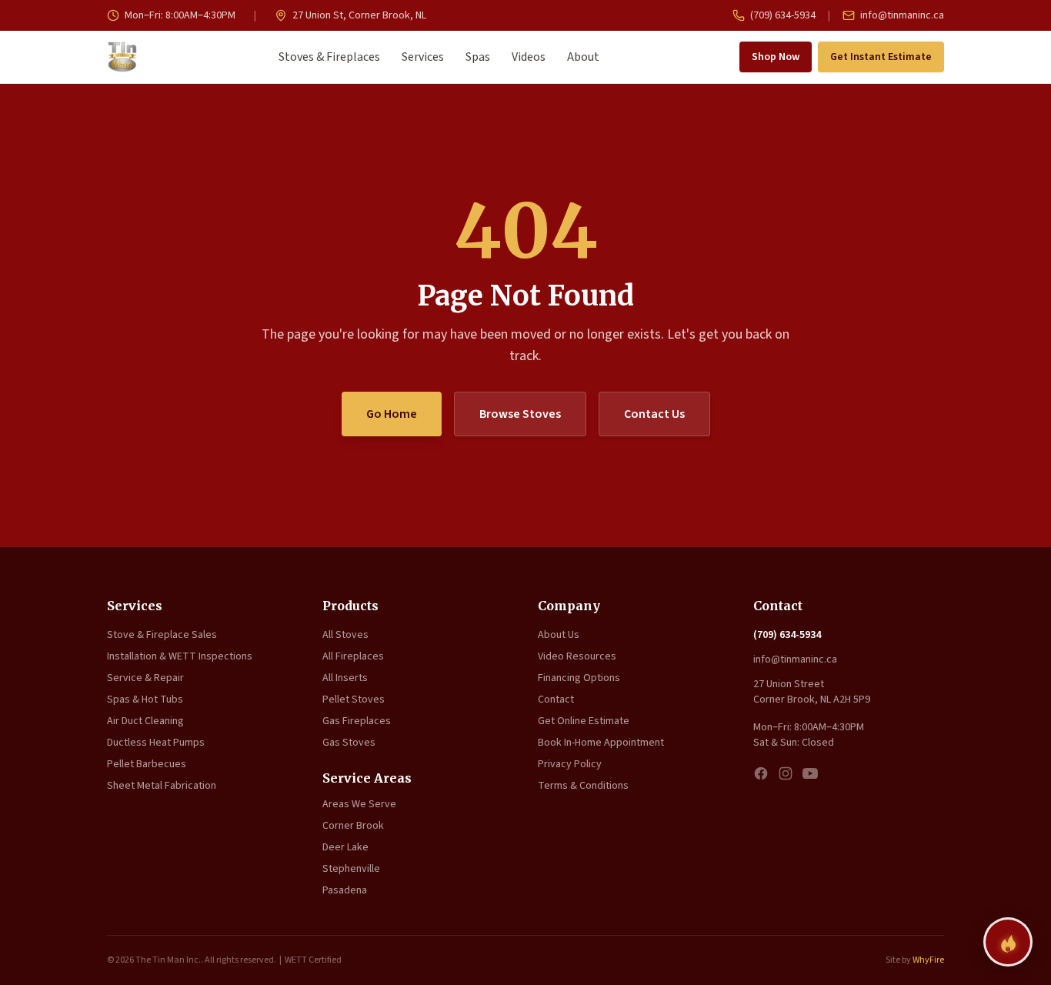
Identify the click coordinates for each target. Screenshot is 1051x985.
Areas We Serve (359, 804)
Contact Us (654, 414)
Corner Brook (353, 825)
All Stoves (345, 635)
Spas (477, 56)
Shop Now (775, 57)
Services (423, 56)
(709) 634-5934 (782, 15)
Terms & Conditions (583, 785)
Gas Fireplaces (356, 721)
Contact (556, 699)
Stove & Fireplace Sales (162, 635)
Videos (529, 56)
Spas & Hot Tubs (145, 699)
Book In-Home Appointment (601, 742)
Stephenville (351, 868)
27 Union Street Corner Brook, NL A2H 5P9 (811, 691)
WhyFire (928, 960)
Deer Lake (345, 847)
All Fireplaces (353, 656)
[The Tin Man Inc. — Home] (122, 57)
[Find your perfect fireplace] (1008, 942)
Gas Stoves (348, 742)
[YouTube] (810, 773)
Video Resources (577, 656)
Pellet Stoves (353, 699)
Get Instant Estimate (881, 57)
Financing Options (579, 678)
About (583, 56)
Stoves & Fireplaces (329, 56)
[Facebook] (761, 773)
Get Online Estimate (583, 721)
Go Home (391, 414)
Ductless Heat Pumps (156, 742)
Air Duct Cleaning (145, 721)
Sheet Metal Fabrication (161, 785)
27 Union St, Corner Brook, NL (358, 15)
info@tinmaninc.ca (901, 15)
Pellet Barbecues (146, 764)
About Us (558, 635)
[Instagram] (785, 773)
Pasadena (344, 890)
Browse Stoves (520, 414)
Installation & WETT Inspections (179, 656)
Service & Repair (145, 678)
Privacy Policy (570, 764)
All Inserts (345, 678)
